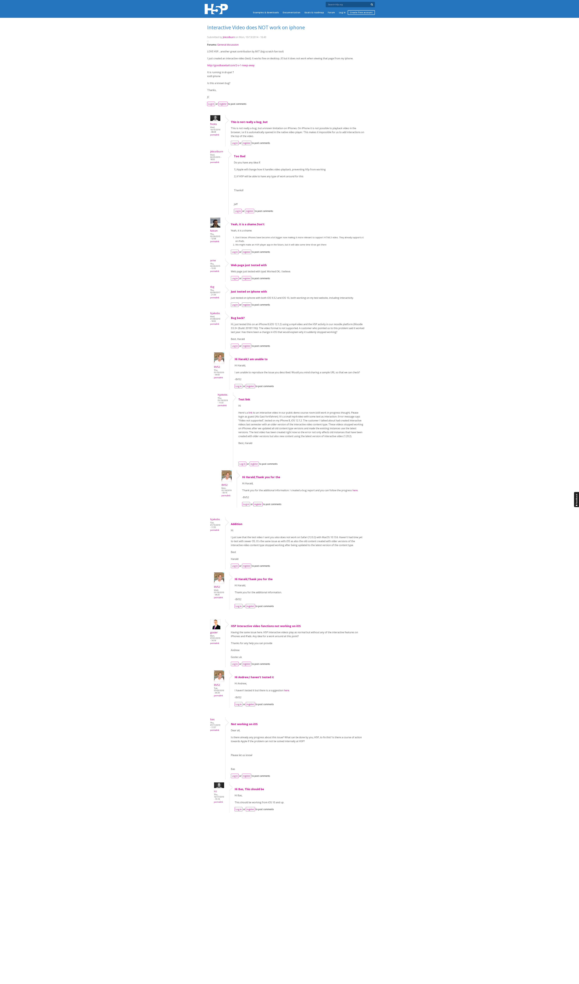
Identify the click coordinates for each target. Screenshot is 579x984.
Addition (236, 524)
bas (212, 719)
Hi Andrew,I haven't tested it (254, 677)
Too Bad (239, 156)
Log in (342, 12)
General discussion (228, 44)
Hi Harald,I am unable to (251, 359)
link (250, 412)
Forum (331, 12)
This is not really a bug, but (249, 122)
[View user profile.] (215, 120)
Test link (244, 399)
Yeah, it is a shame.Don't (247, 224)
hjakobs (215, 313)
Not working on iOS (244, 724)
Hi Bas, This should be (249, 789)
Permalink (214, 135)
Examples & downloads (266, 12)
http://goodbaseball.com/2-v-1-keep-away (231, 65)
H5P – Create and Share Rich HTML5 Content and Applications (216, 9)
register (223, 103)
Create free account (361, 12)
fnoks (213, 124)
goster (214, 632)
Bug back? (238, 318)
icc (215, 791)
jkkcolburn (229, 37)
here (355, 490)
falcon (214, 230)
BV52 (217, 367)
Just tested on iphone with (249, 291)
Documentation (292, 12)
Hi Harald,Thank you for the (261, 477)
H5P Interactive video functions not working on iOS (266, 626)
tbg (212, 286)
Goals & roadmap (314, 12)
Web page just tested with (249, 265)
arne (213, 260)
